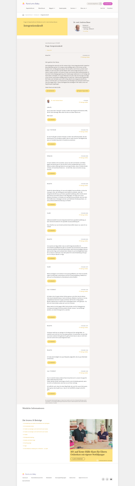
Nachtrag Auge (27, 443)
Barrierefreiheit (26, 480)
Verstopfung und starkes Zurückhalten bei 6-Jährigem (37, 423)
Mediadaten (49, 477)
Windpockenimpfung (29, 437)
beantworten (51, 90)
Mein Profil (108, 3)
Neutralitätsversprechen (37, 477)
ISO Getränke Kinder (29, 426)
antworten (52, 119)
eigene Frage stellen (83, 90)
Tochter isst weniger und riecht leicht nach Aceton (36, 429)
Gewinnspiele (62, 8)
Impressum (25, 477)
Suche (100, 3)
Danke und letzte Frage (29, 440)
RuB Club (102, 8)
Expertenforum (30, 8)
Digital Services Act (83, 477)
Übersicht (49, 50)
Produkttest (109, 8)
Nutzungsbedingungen (60, 477)
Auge (25, 445)
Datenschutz (72, 477)
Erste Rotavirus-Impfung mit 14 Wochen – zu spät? (36, 448)
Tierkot (25, 434)
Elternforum (41, 8)
